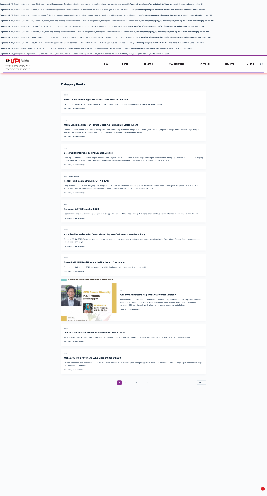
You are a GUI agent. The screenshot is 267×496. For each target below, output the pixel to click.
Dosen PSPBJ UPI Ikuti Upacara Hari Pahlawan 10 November (94, 262)
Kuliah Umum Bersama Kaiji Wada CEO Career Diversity (148, 294)
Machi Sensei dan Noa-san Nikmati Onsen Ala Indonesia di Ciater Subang (101, 125)
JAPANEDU (229, 64)
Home (107, 64)
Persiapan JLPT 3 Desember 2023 (81, 209)
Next (200, 382)
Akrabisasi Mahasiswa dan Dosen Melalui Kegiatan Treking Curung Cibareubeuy (104, 234)
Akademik (149, 64)
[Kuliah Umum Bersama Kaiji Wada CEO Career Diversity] (88, 300)
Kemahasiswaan (177, 64)
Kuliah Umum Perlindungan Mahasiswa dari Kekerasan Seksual (96, 99)
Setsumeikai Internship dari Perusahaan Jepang (88, 153)
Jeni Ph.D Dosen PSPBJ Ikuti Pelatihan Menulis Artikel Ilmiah (94, 332)
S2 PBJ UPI (205, 64)
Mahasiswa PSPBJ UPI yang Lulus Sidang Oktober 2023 (92, 358)
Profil (125, 64)
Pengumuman (74, 176)
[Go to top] (263, 489)
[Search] (261, 64)
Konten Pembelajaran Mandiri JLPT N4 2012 (86, 181)
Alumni (250, 64)
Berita (66, 95)
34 (148, 382)
